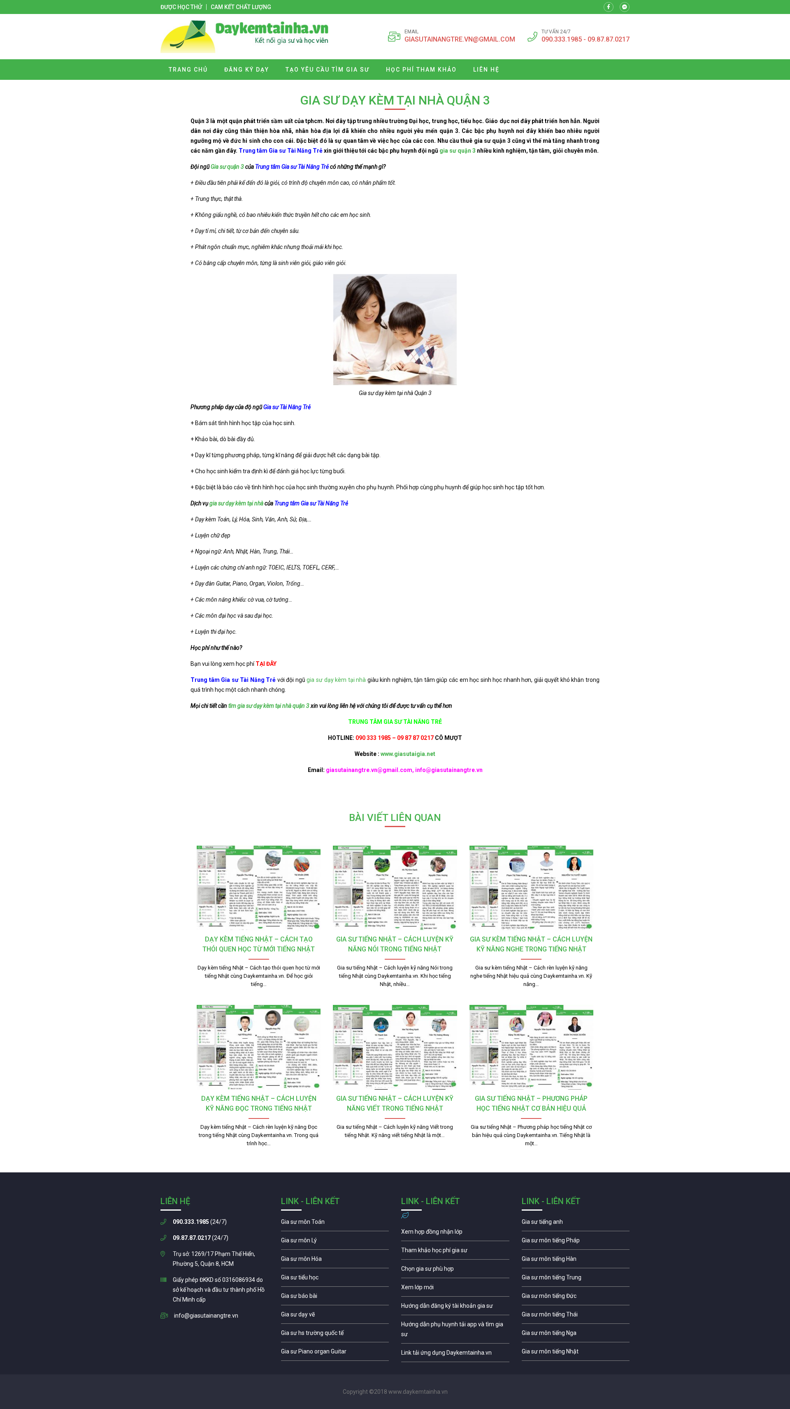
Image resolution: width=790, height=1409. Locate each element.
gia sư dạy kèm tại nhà (236, 503)
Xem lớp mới (455, 1289)
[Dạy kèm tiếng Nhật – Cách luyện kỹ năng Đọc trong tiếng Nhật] (259, 1047)
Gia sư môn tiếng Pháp (576, 1242)
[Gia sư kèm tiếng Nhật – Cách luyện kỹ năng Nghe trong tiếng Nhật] (531, 888)
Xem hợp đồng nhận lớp (455, 1234)
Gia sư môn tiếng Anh (576, 1224)
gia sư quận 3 (457, 150)
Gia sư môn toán (335, 1224)
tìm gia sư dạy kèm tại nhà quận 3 (268, 705)
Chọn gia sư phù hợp (455, 1271)
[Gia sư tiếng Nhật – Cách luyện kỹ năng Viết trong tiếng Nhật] (395, 1047)
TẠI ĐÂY (266, 663)
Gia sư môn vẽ (335, 1316)
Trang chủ (188, 69)
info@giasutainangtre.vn (206, 1315)
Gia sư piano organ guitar (335, 1353)
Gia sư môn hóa (335, 1261)
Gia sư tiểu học (335, 1279)
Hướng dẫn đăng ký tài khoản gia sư (455, 1308)
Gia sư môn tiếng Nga (455, 1355)
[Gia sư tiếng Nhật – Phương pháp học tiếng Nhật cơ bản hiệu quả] (531, 1047)
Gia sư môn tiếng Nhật (576, 1353)
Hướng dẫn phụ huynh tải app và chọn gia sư (455, 1331)
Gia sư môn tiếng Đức (576, 1298)
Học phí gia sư (455, 1252)
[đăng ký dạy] (244, 36)
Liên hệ (486, 69)
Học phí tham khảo (421, 69)
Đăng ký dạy (246, 69)
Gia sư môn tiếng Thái (576, 1316)
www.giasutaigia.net (408, 754)
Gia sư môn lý (335, 1242)
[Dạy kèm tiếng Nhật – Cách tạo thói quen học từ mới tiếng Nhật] (259, 888)
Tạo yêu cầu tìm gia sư (327, 69)
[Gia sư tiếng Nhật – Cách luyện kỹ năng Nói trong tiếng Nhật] (395, 888)
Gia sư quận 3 (227, 166)
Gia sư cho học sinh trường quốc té (335, 1335)
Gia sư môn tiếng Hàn (576, 1261)
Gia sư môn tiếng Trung (576, 1279)
